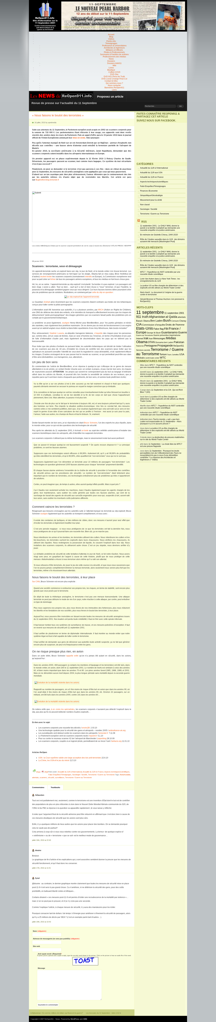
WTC (163, 357)
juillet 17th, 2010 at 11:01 (41, 868)
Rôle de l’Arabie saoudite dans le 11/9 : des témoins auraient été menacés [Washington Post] (162, 240)
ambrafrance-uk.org (117, 730)
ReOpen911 (178, 346)
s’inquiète (98, 333)
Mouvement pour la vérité (151, 200)
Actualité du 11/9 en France (93, 772)
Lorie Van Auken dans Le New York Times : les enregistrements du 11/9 (160, 280)
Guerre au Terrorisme (144, 335)
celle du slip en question (102, 292)
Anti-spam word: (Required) (49, 954)
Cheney (182, 321)
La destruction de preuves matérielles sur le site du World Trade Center (162, 438)
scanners (43, 777)
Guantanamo (169, 332)
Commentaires (38, 787)
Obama (141, 342)
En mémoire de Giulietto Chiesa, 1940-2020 (159, 235)
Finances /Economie (149, 191)
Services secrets (143, 350)
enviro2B (86, 728)
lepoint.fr (93, 736)
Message (41, 968)
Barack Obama (143, 321)
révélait (47, 302)
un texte (85, 430)
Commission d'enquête (153, 325)
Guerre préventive (161, 335)
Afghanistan (157, 316)
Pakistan (179, 342)
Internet (139, 339)
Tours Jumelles (173, 355)
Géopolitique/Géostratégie (151, 195)
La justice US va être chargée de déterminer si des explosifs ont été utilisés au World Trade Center (161, 286)
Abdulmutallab (125, 775)
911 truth (142, 316)
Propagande (165, 345)
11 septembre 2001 (174, 313)
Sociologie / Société (79, 775)
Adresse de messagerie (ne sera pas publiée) (56, 939)
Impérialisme (174, 335)
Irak (146, 338)
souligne (65, 323)
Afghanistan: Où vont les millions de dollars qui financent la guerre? (57, 1013)
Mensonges (159, 338)
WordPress (75, 1019)
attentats (35, 777)
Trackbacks (55, 787)
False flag (159, 329)
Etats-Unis (144, 328)
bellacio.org (116, 741)
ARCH (100, 310)
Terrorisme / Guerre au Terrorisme (101, 775)
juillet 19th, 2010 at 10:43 (41, 922)
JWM (85, 1019)
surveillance (59, 777)
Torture (163, 354)
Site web (36, 946)
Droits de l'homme (175, 324)
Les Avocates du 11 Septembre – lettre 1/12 (102, 1013)
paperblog (102, 738)
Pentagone (150, 345)
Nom (39, 931)
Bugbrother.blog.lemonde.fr (47, 180)
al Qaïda (171, 316)
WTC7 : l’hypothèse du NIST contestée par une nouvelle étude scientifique (160, 273)
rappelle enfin (72, 656)
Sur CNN (36, 581)
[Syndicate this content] (139, 221)
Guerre (182, 332)
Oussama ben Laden (164, 342)
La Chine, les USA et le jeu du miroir (53, 760)
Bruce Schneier (90, 423)
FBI (166, 328)
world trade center (152, 358)
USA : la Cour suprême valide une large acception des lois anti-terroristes (69, 758)
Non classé (145, 204)
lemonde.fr (103, 733)
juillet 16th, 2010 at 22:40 (41, 840)
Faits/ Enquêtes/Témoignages (59, 775)
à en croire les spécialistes (62, 709)
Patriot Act (140, 346)
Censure (175, 321)
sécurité (51, 777)
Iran (151, 338)
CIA (139, 324)
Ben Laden (156, 320)
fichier (53, 279)
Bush (167, 320)
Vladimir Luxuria (56, 333)
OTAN (151, 342)
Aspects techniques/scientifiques (117, 772)
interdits (88, 276)
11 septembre (150, 312)
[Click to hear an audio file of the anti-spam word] (85, 958)
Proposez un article (110, 96)
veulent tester (46, 276)
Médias (171, 338)
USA (181, 354)
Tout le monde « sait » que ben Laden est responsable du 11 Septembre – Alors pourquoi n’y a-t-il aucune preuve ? (160, 421)
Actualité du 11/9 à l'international (70, 772)
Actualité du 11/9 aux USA (151, 172)
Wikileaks (140, 358)
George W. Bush (154, 333)
